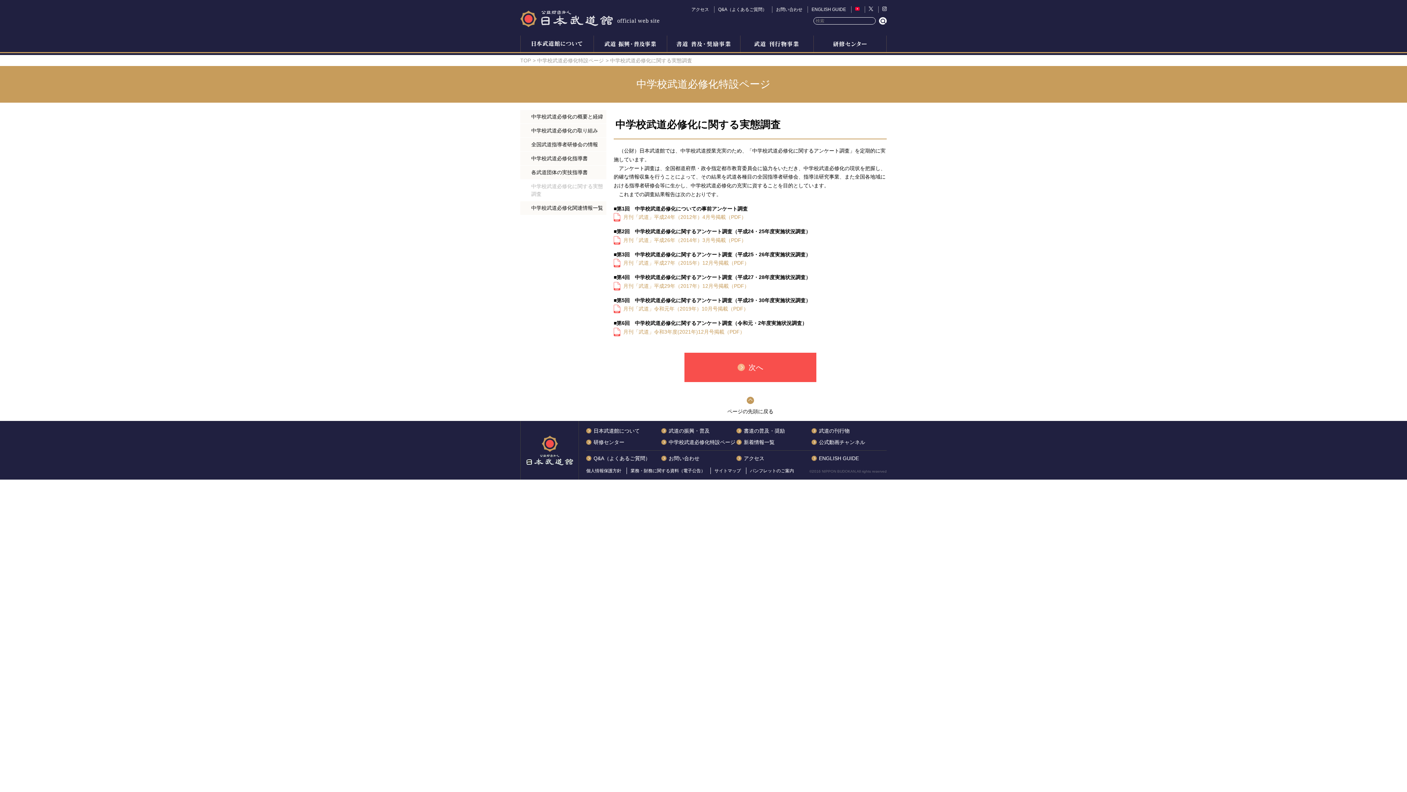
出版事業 (776, 45)
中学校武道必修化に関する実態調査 (567, 190)
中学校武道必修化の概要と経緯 (567, 117)
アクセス (700, 9)
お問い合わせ (789, 9)
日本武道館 (590, 18)
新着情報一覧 (759, 442)
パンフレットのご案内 (772, 470)
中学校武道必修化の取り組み (564, 130)
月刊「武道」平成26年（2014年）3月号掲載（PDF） (684, 240)
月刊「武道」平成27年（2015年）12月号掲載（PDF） (686, 263)
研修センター (850, 45)
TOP (525, 60)
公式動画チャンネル (842, 442)
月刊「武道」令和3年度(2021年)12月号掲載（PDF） (684, 332)
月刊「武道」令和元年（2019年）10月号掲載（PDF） (686, 309)
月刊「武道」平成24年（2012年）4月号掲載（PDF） (684, 217)
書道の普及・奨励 (703, 45)
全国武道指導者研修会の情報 (564, 144)
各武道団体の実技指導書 (559, 172)
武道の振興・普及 (630, 45)
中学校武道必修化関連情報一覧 (567, 208)
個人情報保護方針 (603, 470)
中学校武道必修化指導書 (559, 158)
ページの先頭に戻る (750, 411)
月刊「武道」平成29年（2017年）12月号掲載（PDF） (686, 286)
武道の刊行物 (834, 431)
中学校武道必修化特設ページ (570, 60)
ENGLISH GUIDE (829, 9)
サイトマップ (727, 470)
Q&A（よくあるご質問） (742, 9)
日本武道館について (557, 45)
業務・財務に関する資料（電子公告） (668, 470)
